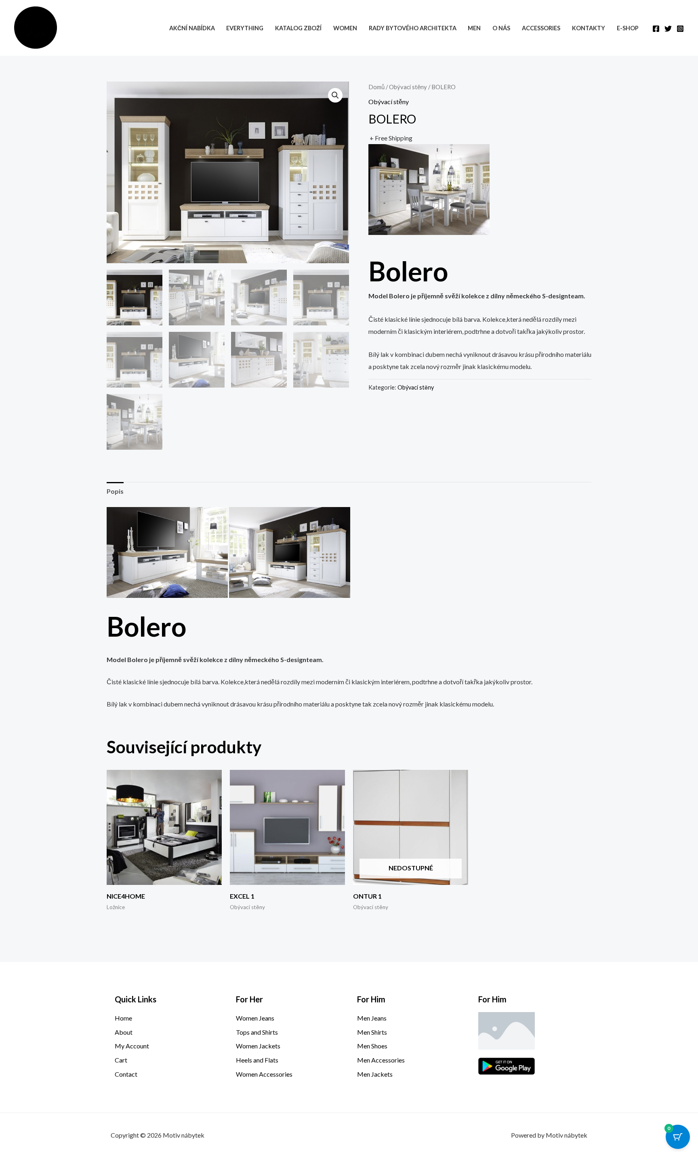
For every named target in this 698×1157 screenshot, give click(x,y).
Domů (376, 86)
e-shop (628, 28)
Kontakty (588, 28)
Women (345, 28)
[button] (335, 95)
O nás (501, 28)
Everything (244, 28)
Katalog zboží (298, 28)
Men (474, 28)
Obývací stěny (408, 86)
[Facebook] (656, 28)
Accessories (541, 28)
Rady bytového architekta (412, 28)
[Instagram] (680, 28)
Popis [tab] (115, 491)
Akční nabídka (192, 28)
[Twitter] (668, 28)
